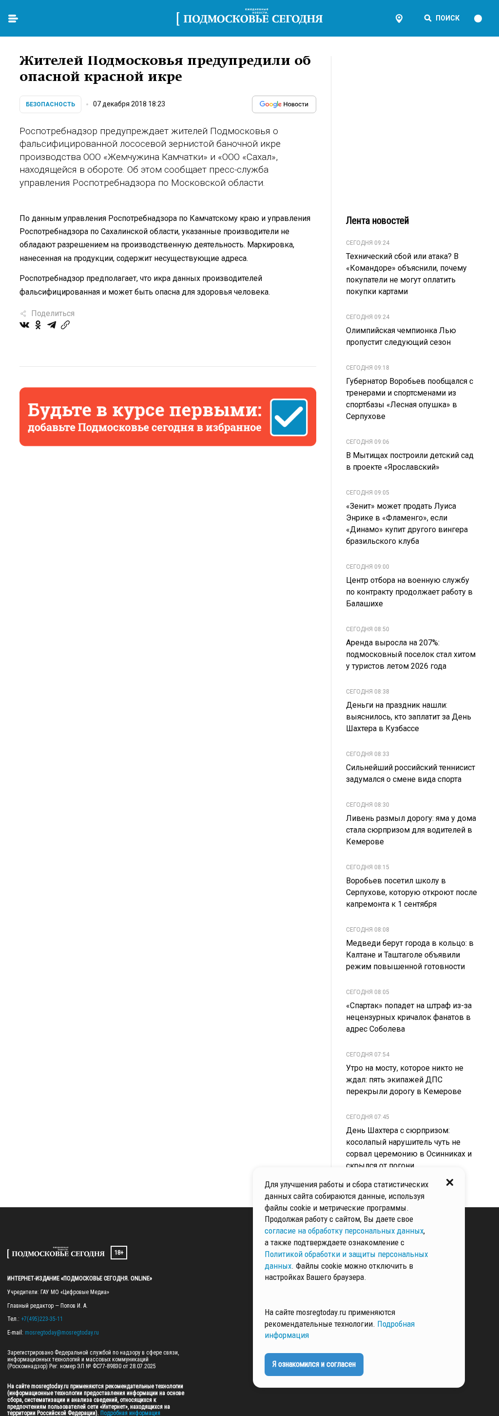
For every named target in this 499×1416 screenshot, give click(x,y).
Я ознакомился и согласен (314, 1364)
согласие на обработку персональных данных (344, 1231)
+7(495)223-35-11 (42, 1319)
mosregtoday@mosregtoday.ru (62, 1332)
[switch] (482, 18)
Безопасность (50, 104)
